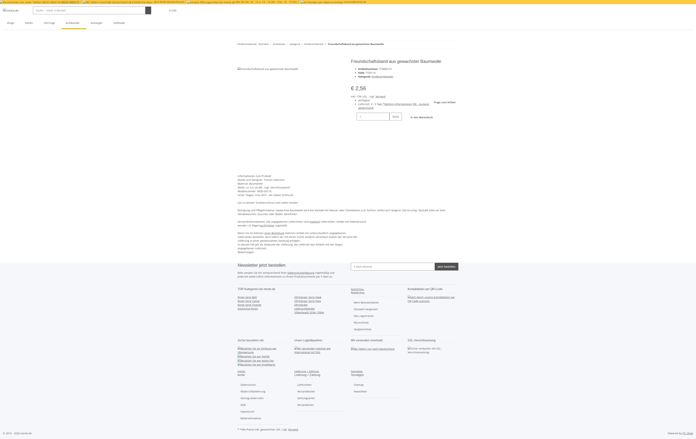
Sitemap (359, 384)
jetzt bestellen (446, 266)
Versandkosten (306, 391)
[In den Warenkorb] (240, 57)
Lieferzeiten (304, 384)
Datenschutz (248, 384)
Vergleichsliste (362, 329)
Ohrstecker (301, 305)
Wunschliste (361, 322)
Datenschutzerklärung (301, 272)
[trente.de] (10, 10)
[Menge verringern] (354, 116)
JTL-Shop (688, 433)
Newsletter (360, 391)
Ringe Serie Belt (247, 297)
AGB (243, 405)
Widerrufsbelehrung (253, 391)
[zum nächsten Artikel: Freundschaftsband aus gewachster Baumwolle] (387, 45)
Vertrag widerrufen (252, 398)
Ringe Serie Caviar (249, 301)
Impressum (247, 411)
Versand (381, 96)
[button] (163, 10)
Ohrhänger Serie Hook (307, 297)
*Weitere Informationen (397, 104)
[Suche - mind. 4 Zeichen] (148, 10)
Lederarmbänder (304, 308)
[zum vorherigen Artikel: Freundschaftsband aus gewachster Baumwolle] (393, 45)
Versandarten (305, 405)
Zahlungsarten (306, 398)
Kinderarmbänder (382, 76)
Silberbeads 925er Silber (309, 312)
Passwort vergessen (366, 309)
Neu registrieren (364, 316)
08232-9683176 (70, 2)
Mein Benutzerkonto (366, 302)
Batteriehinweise (251, 418)
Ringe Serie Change (249, 305)
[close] (240, 63)
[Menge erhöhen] (392, 124)
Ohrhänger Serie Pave (307, 301)
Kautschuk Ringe (248, 308)
